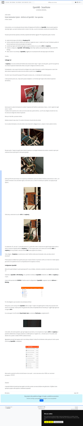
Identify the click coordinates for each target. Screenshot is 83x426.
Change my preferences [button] (58, 422)
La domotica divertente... (41, 10)
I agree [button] (46, 422)
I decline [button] (51, 422)
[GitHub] (78, 2)
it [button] (79, 2)
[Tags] (44, 406)
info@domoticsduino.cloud (41, 408)
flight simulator (25, 2)
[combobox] (53, 2)
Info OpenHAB (12, 2)
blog (30, 2)
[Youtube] (76, 2)
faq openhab (18, 2)
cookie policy (76, 408)
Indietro (7, 393)
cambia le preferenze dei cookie (74, 409)
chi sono (7, 2)
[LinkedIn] (38, 406)
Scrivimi (41, 400)
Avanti (75, 393)
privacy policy (76, 406)
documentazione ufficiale (26, 302)
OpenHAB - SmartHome (41, 7)
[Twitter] (42, 406)
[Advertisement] (69, 38)
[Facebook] (39, 406)
